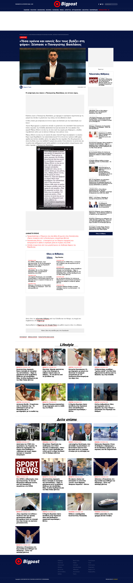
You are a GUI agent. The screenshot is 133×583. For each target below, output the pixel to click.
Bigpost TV (91, 569)
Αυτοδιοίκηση (77, 567)
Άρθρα (60, 574)
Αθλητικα (85, 10)
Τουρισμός (91, 567)
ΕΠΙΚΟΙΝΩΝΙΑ (45, 579)
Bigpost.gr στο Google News (47, 325)
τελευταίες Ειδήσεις (42, 319)
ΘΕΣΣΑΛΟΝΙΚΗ (32, 337)
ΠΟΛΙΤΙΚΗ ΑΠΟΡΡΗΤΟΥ (35, 579)
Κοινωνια (55, 10)
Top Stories (59, 257)
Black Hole (76, 560)
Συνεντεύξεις (62, 572)
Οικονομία (61, 565)
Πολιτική (60, 563)
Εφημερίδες (91, 572)
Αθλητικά (75, 569)
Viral (89, 563)
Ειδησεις (26, 10)
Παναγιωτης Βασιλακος (46, 337)
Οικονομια (41, 10)
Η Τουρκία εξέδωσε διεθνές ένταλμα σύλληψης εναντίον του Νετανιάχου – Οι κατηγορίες (68, 288)
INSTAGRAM (23, 337)
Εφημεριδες (94, 10)
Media (62, 10)
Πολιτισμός (91, 565)
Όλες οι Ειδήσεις (101, 233)
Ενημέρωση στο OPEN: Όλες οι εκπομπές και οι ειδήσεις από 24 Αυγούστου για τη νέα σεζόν (68, 263)
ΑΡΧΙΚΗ (21, 34)
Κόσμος (60, 567)
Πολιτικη (33, 10)
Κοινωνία (60, 569)
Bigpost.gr (40, 321)
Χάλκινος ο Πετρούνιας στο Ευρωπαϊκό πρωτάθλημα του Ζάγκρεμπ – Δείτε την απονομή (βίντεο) (39, 286)
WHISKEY (115, 579)
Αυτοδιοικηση (76, 10)
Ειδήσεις (49, 257)
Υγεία (74, 574)
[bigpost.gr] (65, 6)
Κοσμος (48, 10)
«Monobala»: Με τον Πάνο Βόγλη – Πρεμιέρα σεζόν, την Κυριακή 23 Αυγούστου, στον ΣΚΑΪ (38, 271)
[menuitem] (26, 10)
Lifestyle (68, 10)
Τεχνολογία (91, 560)
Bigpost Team (27, 87)
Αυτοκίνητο (76, 572)
